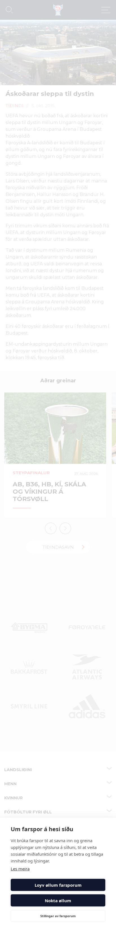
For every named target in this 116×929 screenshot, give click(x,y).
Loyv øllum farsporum (58, 885)
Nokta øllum (58, 900)
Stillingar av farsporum (58, 916)
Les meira (20, 868)
